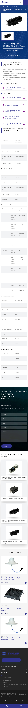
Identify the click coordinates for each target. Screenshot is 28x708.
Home (4, 6)
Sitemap (3, 696)
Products (9, 6)
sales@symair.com (7, 405)
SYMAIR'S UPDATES (14, 552)
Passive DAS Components (18, 6)
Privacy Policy (9, 696)
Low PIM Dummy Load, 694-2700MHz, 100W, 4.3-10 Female (12, 542)
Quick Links (4, 672)
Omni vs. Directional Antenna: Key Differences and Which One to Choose (13, 578)
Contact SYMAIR (13, 50)
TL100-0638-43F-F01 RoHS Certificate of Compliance (12, 117)
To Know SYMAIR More (11, 660)
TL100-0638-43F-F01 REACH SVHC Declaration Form (12, 111)
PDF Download (12, 55)
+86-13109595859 (7, 677)
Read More (13, 582)
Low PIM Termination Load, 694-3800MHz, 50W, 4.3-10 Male (13, 520)
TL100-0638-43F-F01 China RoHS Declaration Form (13, 98)
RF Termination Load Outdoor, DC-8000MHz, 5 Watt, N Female (14, 477)
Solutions (3, 669)
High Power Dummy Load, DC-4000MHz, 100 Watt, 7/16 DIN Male (13, 499)
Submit (7, 446)
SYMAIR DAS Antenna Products (8, 666)
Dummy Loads (6, 8)
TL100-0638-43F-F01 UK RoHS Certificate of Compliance (13, 124)
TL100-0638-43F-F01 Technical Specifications (13, 88)
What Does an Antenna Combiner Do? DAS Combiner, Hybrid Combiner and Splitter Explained (12, 608)
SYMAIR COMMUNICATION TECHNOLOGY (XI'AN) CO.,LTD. (11, 694)
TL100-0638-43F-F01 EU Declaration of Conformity (11, 104)
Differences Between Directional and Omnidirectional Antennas (10, 638)
